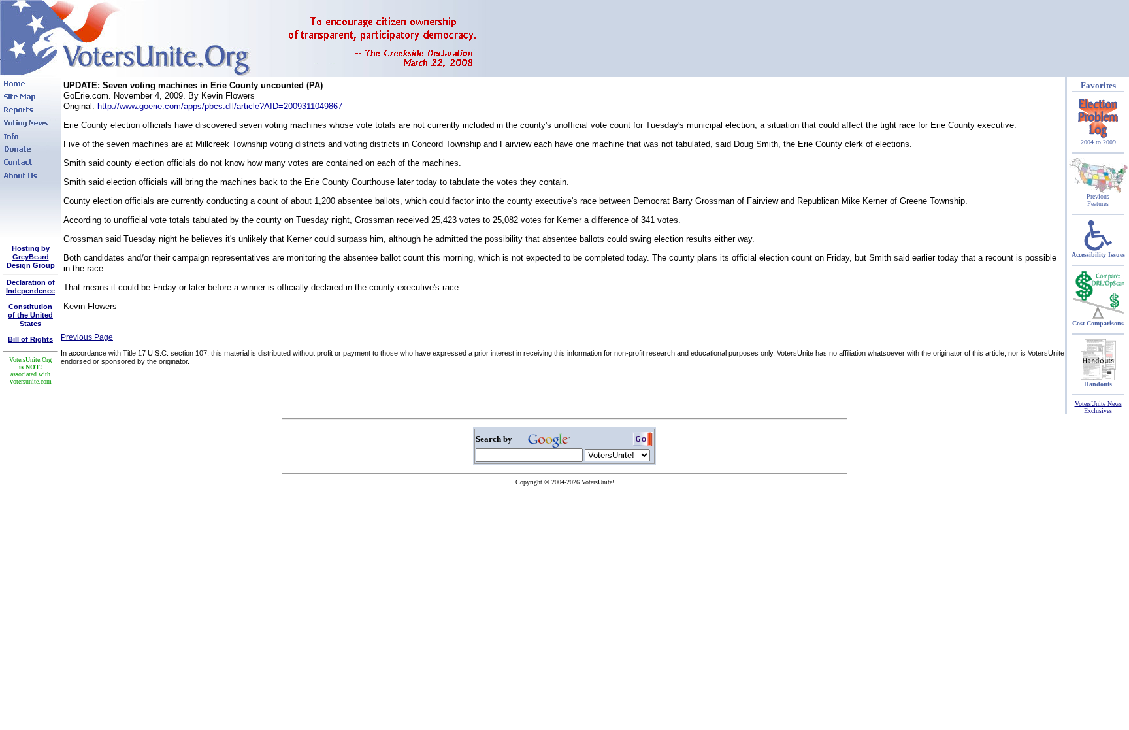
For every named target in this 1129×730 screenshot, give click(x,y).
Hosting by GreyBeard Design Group (31, 256)
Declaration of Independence (30, 286)
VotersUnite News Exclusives (1098, 407)
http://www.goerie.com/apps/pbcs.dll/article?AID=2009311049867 (219, 106)
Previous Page (87, 337)
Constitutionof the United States (30, 315)
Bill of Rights (30, 339)
